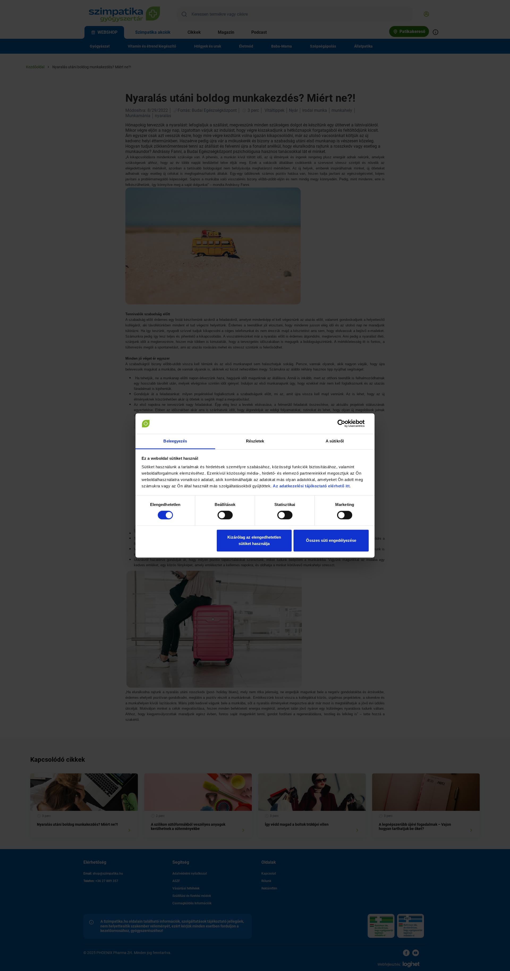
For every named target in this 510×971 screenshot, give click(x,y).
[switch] (225, 515)
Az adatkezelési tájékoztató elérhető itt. (312, 486)
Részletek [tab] (255, 441)
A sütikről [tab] (335, 441)
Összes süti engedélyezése (331, 540)
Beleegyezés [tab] (175, 441)
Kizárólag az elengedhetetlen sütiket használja (254, 540)
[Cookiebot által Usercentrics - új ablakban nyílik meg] (345, 424)
